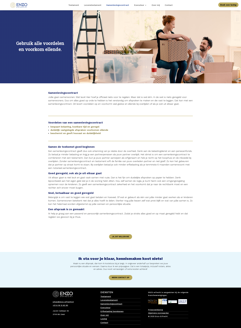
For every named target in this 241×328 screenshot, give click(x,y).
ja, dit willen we (120, 237)
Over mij (156, 5)
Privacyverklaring (155, 310)
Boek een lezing (228, 5)
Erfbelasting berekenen (112, 311)
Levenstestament (92, 5)
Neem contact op (120, 277)
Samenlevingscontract (117, 5)
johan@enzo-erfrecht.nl (63, 302)
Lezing (103, 319)
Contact (169, 5)
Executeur (139, 5)
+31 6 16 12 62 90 (60, 305)
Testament (73, 5)
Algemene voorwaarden (158, 313)
